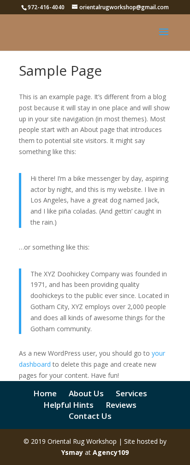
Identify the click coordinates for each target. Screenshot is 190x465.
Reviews (121, 404)
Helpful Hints (68, 404)
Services (131, 393)
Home (45, 393)
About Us (86, 393)
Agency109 (111, 452)
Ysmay (72, 452)
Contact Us (90, 416)
